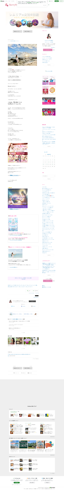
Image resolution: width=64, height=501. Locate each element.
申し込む (47, 482)
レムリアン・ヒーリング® (28, 8)
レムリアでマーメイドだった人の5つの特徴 (48, 134)
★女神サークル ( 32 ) (45, 200)
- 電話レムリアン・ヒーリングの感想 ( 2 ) (48, 210)
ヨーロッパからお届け (28, 423)
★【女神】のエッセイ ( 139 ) (46, 233)
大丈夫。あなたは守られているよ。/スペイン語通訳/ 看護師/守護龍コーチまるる (48, 267)
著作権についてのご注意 (47, 287)
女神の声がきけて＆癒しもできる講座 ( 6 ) (48, 192)
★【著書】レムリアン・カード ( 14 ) (47, 223)
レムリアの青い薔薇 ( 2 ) (46, 194)
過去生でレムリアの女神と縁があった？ (48, 131)
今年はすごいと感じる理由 (46, 133)
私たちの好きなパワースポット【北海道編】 (48, 141)
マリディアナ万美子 (49, 40)
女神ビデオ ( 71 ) (44, 204)
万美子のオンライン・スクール (46, 59)
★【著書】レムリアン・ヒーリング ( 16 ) (48, 226)
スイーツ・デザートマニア (13, 423)
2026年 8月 (49, 154)
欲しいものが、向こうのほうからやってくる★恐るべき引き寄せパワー (20, 36)
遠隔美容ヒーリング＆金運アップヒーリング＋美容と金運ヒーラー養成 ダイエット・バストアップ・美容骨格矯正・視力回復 (48, 264)
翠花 (8, 355)
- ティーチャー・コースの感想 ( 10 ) (47, 207)
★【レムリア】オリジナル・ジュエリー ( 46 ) (48, 230)
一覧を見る (49, 64)
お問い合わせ (54, 8)
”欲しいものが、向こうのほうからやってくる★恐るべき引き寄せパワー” (19, 354)
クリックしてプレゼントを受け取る (16, 235)
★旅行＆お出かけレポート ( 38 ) (47, 242)
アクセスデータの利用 (41, 488)
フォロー (32, 301)
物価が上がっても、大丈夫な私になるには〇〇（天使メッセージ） (18, 31)
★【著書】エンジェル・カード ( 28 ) (47, 220)
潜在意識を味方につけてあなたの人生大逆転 (48, 270)
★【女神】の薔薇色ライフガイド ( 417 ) (48, 225)
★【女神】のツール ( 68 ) (46, 219)
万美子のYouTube (45, 62)
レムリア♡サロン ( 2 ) (45, 191)
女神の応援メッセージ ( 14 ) (46, 203)
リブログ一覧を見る (36, 358)
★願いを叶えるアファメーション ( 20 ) (48, 239)
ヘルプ (54, 488)
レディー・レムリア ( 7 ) (46, 198)
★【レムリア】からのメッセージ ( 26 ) (48, 228)
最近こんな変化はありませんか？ (47, 136)
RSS (44, 285)
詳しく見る (31, 482)
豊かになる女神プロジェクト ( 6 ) (47, 188)
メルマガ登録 (45, 8)
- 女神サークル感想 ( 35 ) (46, 201)
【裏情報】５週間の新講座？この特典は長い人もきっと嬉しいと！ (48, 143)
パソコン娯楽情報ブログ (46, 268)
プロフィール (37, 8)
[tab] (14, 411)
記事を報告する (37, 297)
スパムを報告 (26, 488)
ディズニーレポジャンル (14, 411)
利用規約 (35, 488)
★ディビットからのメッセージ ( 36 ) (47, 249)
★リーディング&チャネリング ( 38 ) (47, 222)
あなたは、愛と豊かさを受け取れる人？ (48, 137)
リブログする (36, 291)
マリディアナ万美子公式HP (46, 56)
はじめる (16, 482)
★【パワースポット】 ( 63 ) (46, 243)
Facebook (24, 306)
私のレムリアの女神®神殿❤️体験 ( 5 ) (48, 195)
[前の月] (45, 154)
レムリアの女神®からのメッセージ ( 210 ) (48, 197)
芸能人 (18, 411)
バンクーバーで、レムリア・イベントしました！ (48, 130)
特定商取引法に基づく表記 (48, 488)
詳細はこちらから (14, 175)
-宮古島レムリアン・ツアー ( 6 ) (47, 246)
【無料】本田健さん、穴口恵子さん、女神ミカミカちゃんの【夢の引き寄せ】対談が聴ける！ (28, 31)
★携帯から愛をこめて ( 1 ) (46, 251)
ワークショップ (18, 8)
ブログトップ (10, 8)
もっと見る (23, 332)
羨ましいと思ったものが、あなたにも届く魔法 (48, 140)
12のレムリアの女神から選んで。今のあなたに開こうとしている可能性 (48, 127)
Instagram (34, 306)
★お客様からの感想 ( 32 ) (46, 213)
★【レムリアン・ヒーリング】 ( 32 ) (47, 206)
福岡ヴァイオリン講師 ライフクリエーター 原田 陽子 (48, 272)
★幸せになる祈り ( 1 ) (45, 236)
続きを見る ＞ (53, 47)
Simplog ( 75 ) (44, 252)
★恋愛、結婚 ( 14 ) (45, 248)
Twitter (14, 306)
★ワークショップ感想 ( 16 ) (46, 216)
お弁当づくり (42, 423)
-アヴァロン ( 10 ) (45, 245)
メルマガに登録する (13, 267)
